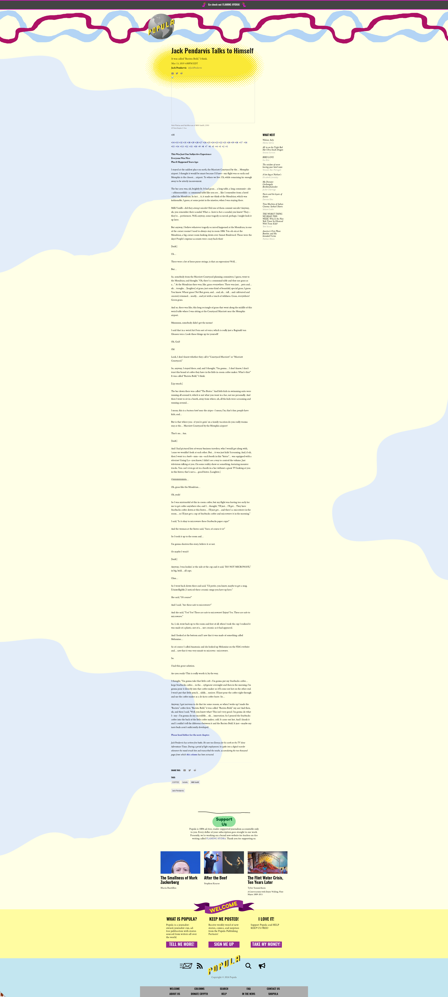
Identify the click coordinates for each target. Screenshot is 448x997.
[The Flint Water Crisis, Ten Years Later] (267, 862)
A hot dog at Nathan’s (272, 174)
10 (196, 146)
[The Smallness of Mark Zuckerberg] (180, 862)
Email (186, 966)
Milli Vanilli (195, 782)
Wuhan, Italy (268, 139)
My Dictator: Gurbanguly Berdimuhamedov (270, 184)
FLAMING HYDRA (216, 838)
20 (229, 142)
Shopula (273, 994)
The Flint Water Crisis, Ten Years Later (265, 880)
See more (213, 68)
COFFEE (175, 782)
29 (193, 142)
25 (209, 142)
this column (192, 754)
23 (217, 142)
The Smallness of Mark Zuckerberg (179, 880)
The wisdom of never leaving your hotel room (272, 165)
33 (177, 142)
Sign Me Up (224, 944)
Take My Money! (266, 944)
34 (173, 142)
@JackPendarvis (195, 67)
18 (237, 142)
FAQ (249, 989)
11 (191, 146)
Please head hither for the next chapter (190, 735)
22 (221, 142)
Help (224, 994)
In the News (248, 994)
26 (205, 142)
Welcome (175, 989)
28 (197, 142)
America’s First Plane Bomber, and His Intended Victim (272, 233)
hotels (185, 782)
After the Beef (215, 878)
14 (178, 146)
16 (246, 142)
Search (248, 966)
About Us (174, 994)
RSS (199, 966)
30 (189, 142)
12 (187, 146)
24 (213, 142)
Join (262, 966)
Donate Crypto (199, 994)
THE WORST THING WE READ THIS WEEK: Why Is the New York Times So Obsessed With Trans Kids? (273, 218)
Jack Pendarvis (178, 791)
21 (225, 142)
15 (173, 146)
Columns (199, 989)
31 (185, 142)
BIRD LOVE (268, 157)
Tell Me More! (181, 944)
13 (182, 146)
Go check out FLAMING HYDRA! (224, 5)
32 (181, 142)
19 (233, 142)
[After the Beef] (224, 862)
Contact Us (273, 989)
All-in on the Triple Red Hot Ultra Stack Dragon (273, 148)
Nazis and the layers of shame (272, 195)
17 (241, 142)
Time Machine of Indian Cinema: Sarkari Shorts (273, 205)
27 (201, 142)
